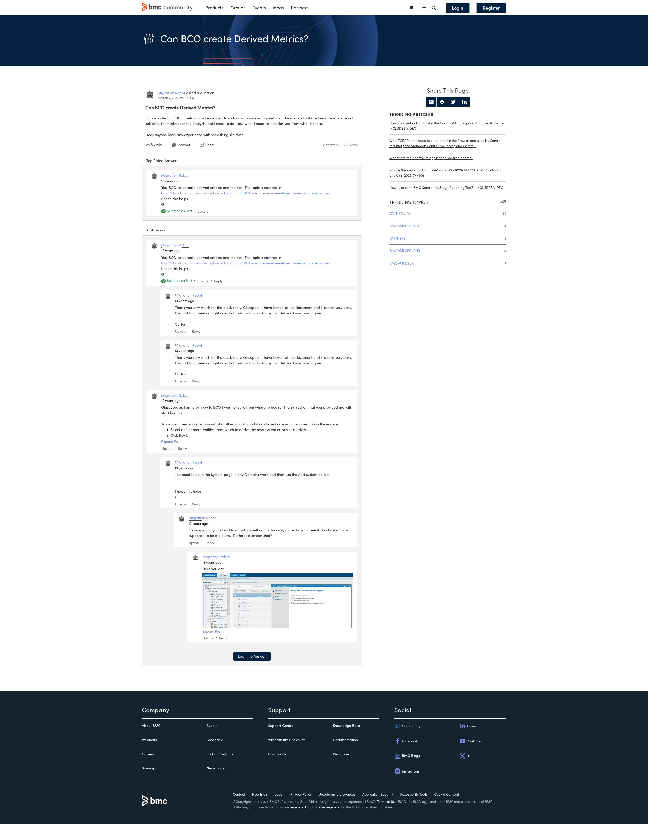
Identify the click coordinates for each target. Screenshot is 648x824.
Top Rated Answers (162, 160)
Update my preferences (337, 794)
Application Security (377, 794)
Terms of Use (387, 801)
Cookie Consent (446, 794)
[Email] (431, 102)
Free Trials (260, 794)
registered (298, 806)
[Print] (442, 102)
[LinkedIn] (464, 102)
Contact (239, 794)
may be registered (327, 806)
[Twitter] (453, 102)
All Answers (155, 229)
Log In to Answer (252, 656)
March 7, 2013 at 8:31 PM (176, 97)
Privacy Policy (301, 794)
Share (210, 144)
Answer (184, 144)
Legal (279, 794)
